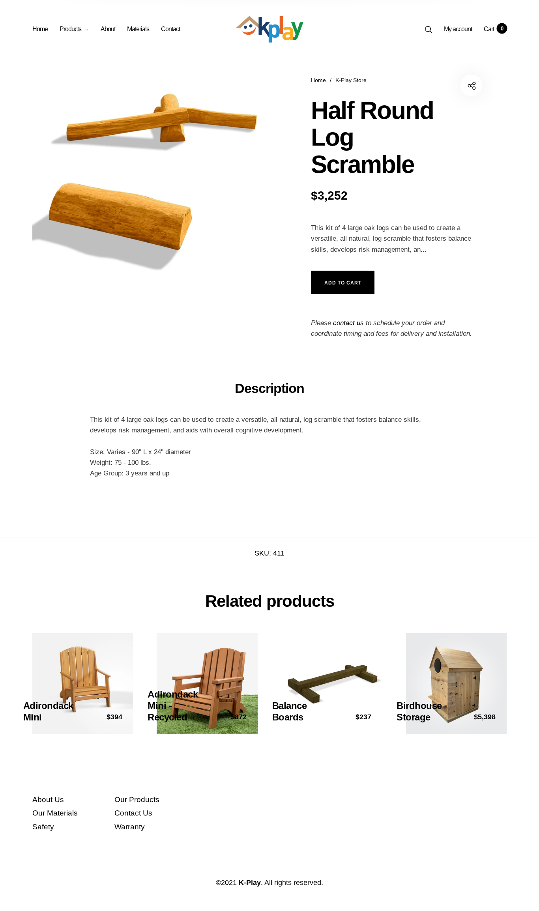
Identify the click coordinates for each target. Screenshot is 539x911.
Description (269, 388)
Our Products (136, 799)
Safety (43, 827)
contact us (348, 323)
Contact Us (133, 813)
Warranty (129, 827)
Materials (138, 29)
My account (458, 29)
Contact (170, 29)
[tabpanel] (151, 179)
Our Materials (55, 813)
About (108, 29)
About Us (48, 799)
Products (70, 29)
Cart (493, 29)
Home (40, 29)
